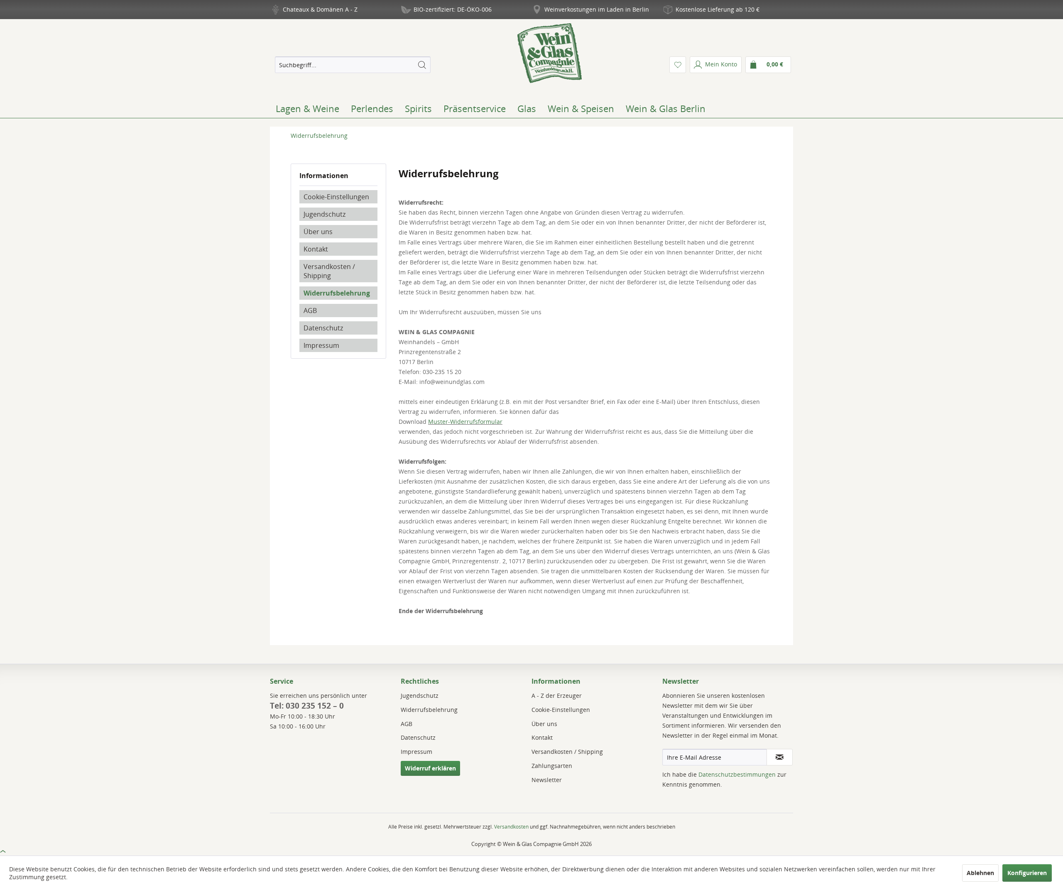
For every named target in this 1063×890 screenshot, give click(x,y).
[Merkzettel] (677, 64)
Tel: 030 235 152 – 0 (307, 705)
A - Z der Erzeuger (557, 695)
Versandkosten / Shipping (329, 271)
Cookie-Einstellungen (336, 196)
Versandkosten (511, 826)
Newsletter (547, 780)
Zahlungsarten (552, 766)
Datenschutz (323, 328)
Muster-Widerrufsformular (465, 421)
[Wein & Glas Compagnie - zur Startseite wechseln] (549, 53)
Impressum (321, 345)
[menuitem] (352, 64)
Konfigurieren (1027, 873)
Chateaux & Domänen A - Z (320, 9)
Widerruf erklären (430, 768)
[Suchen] (422, 64)
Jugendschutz (324, 214)
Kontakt (316, 249)
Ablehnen (980, 873)
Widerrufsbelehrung (337, 293)
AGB (310, 310)
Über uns (318, 231)
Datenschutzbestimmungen (737, 774)
